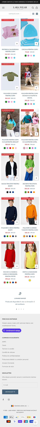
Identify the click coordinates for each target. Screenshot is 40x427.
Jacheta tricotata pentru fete (30, 185)
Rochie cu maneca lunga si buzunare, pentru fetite (10, 274)
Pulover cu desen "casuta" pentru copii (30, 229)
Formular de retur (8, 367)
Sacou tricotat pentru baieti (10, 185)
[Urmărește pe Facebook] (3, 399)
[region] (20, 298)
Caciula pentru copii (30, 49)
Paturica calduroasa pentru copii (10, 50)
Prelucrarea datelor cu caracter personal (15, 359)
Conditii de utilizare (8, 352)
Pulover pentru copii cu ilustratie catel (29, 141)
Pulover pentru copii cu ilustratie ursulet (10, 141)
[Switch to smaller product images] (37, 14)
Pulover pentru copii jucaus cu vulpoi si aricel (29, 96)
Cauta (4, 345)
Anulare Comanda (8, 363)
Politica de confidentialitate (11, 356)
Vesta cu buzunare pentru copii (30, 273)
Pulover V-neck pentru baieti (10, 229)
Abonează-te (10, 392)
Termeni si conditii (8, 349)
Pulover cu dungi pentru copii (10, 94)
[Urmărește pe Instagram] (9, 399)
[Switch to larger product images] (33, 14)
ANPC (4, 342)
